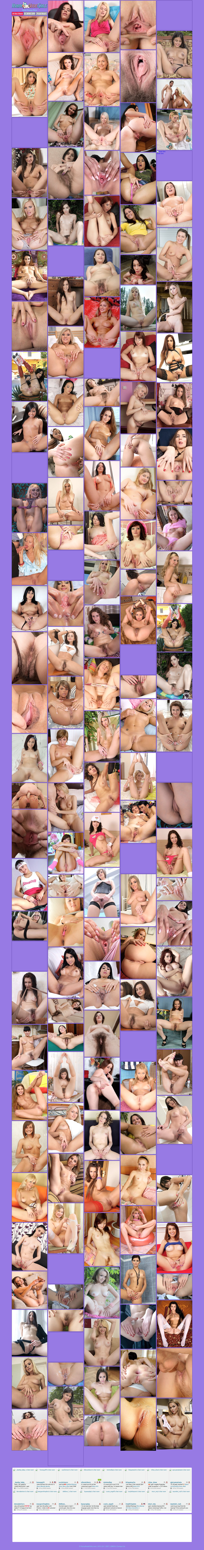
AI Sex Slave (17, 14)
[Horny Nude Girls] (29, 5)
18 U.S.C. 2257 (103, 1546)
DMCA (113, 1546)
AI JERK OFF (29, 14)
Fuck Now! (41, 14)
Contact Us (121, 1546)
